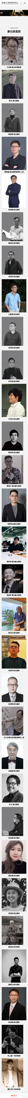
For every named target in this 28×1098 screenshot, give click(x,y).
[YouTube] (14, 1095)
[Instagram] (16, 1095)
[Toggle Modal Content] (21, 3)
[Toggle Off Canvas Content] (25, 3)
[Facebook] (12, 1095)
